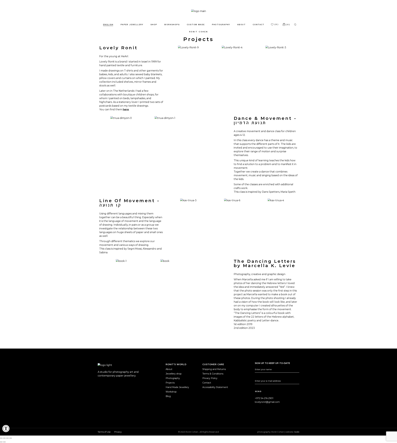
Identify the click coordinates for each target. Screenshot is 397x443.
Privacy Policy (209, 378)
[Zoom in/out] (1, 438)
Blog (168, 396)
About (169, 369)
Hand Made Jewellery (177, 387)
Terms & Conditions (212, 373)
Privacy (118, 432)
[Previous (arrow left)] (1, 441)
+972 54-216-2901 (264, 398)
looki (296, 432)
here (126, 109)
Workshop (171, 391)
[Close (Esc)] (10, 438)
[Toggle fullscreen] (4, 438)
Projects (170, 382)
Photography (173, 378)
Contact (206, 382)
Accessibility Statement (215, 387)
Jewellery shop (174, 373)
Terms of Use (104, 432)
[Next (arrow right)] (4, 441)
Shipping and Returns (214, 369)
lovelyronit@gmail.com (267, 402)
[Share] (7, 438)
